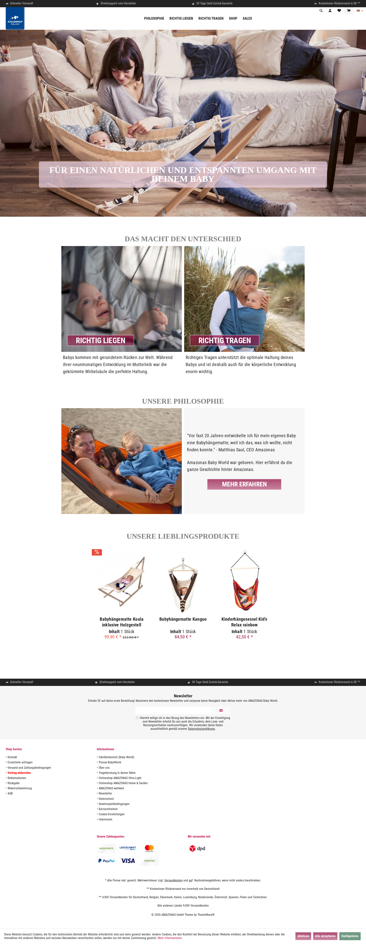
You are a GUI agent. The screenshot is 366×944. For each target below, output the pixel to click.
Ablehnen (303, 936)
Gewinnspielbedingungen (114, 804)
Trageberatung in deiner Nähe (117, 773)
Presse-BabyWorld (110, 762)
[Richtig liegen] (122, 364)
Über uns (104, 767)
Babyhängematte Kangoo (183, 619)
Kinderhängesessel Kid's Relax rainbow (244, 622)
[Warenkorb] (349, 11)
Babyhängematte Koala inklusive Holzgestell (122, 622)
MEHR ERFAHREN (244, 484)
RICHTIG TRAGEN (224, 340)
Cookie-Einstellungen (112, 814)
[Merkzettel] (339, 11)
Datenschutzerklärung (201, 729)
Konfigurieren (350, 936)
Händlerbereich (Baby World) (116, 757)
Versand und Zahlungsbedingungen (29, 767)
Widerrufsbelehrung (20, 788)
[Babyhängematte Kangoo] (182, 581)
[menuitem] (349, 10)
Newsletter (105, 793)
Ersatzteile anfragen (20, 762)
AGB (10, 793)
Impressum (105, 819)
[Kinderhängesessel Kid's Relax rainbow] (244, 581)
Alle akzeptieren (325, 936)
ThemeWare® (206, 915)
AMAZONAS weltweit (111, 788)
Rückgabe (14, 783)
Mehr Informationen (170, 938)
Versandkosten (173, 880)
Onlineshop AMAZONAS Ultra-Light (120, 778)
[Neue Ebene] (100, 340)
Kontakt (12, 757)
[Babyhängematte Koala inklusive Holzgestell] (121, 581)
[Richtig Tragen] (244, 364)
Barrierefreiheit (108, 809)
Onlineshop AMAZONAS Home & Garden (123, 783)
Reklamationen (17, 778)
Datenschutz (106, 799)
